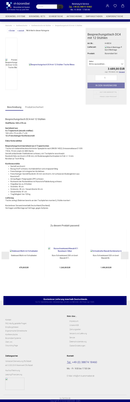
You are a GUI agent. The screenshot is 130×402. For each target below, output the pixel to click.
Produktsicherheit (34, 107)
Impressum (73, 321)
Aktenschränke (74, 16)
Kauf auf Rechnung (12, 370)
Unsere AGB (74, 325)
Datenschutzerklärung (77, 342)
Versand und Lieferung (78, 333)
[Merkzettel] (115, 4)
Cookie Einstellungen (77, 346)
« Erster (12, 31)
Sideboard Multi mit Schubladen (24, 255)
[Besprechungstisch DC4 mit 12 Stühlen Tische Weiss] (52, 64)
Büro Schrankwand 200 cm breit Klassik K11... (65, 256)
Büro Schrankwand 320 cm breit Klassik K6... (106, 256)
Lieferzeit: (91, 47)
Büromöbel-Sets (37, 16)
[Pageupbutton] (123, 398)
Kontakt (8, 320)
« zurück (20, 31)
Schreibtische (56, 16)
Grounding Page (11, 346)
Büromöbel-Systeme (15, 16)
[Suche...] (60, 6)
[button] (107, 4)
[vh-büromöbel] (18, 6)
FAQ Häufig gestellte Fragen (16, 323)
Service (72, 338)
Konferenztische (114, 16)
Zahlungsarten (75, 329)
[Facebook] (69, 387)
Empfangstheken (94, 16)
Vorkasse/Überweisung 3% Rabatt (18, 361)
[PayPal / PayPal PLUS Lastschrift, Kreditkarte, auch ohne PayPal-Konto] (14, 384)
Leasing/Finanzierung (13, 375)
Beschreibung (14, 107)
